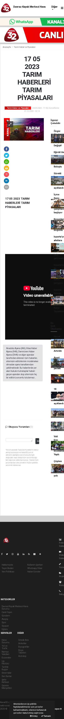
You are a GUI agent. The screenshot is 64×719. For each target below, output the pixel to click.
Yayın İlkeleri (8, 568)
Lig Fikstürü (5, 662)
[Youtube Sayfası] (19, 554)
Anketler (22, 643)
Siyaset (5, 626)
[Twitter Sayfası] (8, 554)
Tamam (47, 716)
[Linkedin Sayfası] (25, 554)
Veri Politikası (8, 571)
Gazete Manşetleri (7, 686)
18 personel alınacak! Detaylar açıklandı (59, 396)
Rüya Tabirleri (22, 651)
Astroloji (22, 656)
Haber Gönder (34, 571)
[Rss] (30, 554)
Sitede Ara (23, 640)
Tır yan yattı (56, 426)
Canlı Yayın (7, 612)
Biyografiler (23, 647)
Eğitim (5, 629)
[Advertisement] (26, 234)
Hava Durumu (5, 641)
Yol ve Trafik (4, 647)
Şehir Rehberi (5, 680)
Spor (4, 622)
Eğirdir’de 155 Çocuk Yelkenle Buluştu (59, 159)
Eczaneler (6, 657)
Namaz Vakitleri (5, 652)
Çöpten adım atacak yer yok (58, 468)
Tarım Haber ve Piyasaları (24, 47)
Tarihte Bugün (5, 668)
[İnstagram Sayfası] (14, 554)
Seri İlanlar (7, 676)
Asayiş (5, 619)
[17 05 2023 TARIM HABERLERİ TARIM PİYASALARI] (24, 129)
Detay (35, 716)
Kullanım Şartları (35, 565)
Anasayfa (7, 47)
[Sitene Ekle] (41, 554)
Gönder (38, 441)
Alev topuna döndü (58, 379)
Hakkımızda (7, 565)
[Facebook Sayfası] (3, 554)
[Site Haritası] (35, 554)
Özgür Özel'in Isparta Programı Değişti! (59, 138)
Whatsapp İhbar (34, 568)
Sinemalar (6, 673)
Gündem (6, 615)
